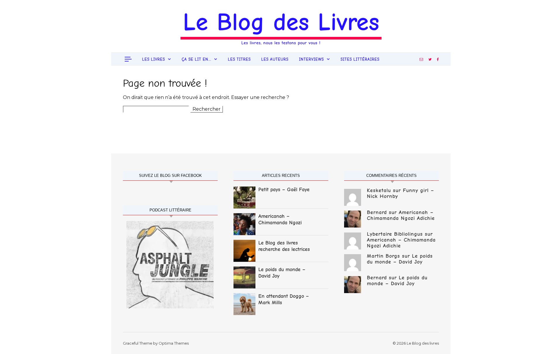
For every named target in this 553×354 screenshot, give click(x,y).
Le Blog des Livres (281, 22)
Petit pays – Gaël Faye (284, 190)
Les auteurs (274, 59)
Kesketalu (379, 190)
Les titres (239, 59)
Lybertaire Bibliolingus (395, 234)
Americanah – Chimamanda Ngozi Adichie (280, 220)
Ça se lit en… (196, 59)
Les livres (153, 59)
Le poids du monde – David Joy (281, 272)
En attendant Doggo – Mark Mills (283, 299)
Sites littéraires (360, 59)
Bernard (377, 212)
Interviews (311, 59)
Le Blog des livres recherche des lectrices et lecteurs (284, 246)
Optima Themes (174, 343)
